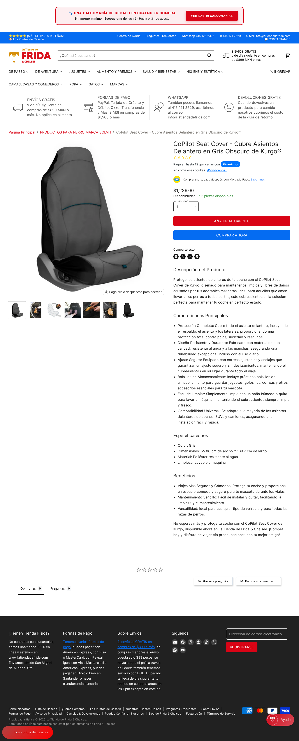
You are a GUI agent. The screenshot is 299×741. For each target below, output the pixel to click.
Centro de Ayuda (128, 36)
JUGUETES (78, 71)
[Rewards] (27, 732)
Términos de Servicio (221, 713)
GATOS (95, 84)
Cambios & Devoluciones (83, 713)
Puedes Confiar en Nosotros (124, 713)
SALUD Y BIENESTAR (160, 71)
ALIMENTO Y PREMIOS (115, 71)
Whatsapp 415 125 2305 (197, 36)
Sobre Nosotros (19, 709)
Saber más (258, 179)
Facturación (194, 713)
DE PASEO (17, 71)
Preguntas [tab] (57, 588)
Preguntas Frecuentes (161, 36)
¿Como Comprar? (73, 709)
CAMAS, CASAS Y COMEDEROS (34, 84)
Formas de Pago (20, 713)
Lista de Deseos (46, 709)
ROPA (74, 84)
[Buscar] (209, 55)
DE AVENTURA (47, 71)
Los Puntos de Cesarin (105, 709)
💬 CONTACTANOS (277, 39)
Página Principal (22, 132)
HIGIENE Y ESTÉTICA (203, 71)
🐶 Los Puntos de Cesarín (26, 39)
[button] (280, 720)
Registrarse (242, 647)
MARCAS (117, 84)
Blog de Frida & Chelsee (165, 713)
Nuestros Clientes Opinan (143, 709)
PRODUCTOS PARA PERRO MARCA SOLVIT (75, 132)
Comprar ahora (231, 235)
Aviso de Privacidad (48, 713)
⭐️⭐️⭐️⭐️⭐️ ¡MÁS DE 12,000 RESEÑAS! (36, 36)
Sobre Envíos (210, 709)
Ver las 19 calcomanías (212, 16)
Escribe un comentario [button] (260, 581)
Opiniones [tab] (28, 588)
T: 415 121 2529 (230, 36)
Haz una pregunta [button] (215, 581)
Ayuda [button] (286, 720)
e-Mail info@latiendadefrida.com (268, 36)
